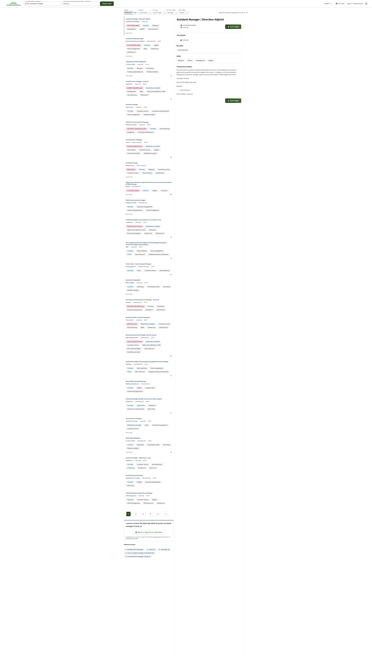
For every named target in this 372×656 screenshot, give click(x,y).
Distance (141, 10)
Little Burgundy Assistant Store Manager (139, 493)
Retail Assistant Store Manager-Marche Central (141, 335)
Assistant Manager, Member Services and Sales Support (144, 399)
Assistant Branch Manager (134, 475)
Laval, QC (152, 550)
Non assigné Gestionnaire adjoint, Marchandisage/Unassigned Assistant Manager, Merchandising (146, 243)
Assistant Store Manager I (134, 140)
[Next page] (166, 514)
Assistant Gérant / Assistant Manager (138, 317)
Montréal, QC (165, 550)
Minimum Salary (171, 10)
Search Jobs (106, 4)
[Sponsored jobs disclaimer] (247, 13)
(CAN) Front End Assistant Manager (137, 122)
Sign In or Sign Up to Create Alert (149, 532)
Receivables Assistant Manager (136, 381)
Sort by (126, 10)
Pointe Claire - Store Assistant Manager (138, 264)
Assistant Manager (132, 163)
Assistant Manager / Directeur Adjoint (138, 19)
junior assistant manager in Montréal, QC (140, 553)
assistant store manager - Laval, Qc (137, 81)
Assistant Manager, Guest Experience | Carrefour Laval (143, 220)
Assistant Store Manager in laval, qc (138, 557)
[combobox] (42, 3)
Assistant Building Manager (135, 39)
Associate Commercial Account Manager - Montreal (142, 300)
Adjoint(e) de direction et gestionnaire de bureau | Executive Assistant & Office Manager (149, 183)
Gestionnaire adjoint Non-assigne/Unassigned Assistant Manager (147, 362)
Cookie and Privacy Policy (132, 538)
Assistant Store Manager (134, 419)
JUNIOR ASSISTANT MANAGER (136, 62)
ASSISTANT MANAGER (133, 280)
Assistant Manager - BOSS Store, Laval (138, 458)
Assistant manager (132, 105)
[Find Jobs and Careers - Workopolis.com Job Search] (13, 4)
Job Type (155, 10)
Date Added (182, 10)
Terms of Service (157, 537)
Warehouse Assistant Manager (136, 200)
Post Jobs (341, 4)
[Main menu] (366, 4)
